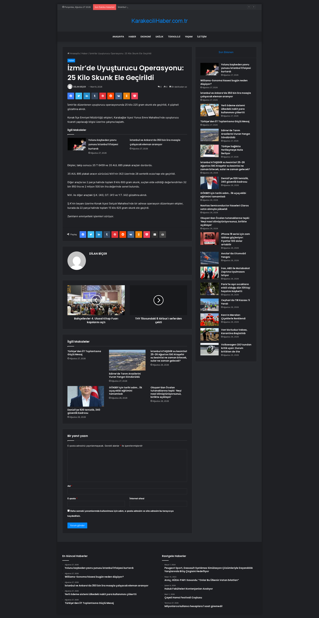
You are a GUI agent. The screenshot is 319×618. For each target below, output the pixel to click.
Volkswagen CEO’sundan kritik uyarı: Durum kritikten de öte (236, 348)
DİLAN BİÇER (79, 86)
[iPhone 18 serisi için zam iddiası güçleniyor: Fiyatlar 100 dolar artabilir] (209, 238)
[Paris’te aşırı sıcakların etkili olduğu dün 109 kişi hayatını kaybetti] (209, 289)
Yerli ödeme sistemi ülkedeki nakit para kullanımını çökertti (233, 109)
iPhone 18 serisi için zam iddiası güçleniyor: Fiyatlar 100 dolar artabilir (235, 239)
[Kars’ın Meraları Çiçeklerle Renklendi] (209, 319)
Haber (132, 36)
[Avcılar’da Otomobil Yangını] (209, 258)
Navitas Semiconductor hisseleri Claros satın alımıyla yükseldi (224, 207)
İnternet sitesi (137, 498)
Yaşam (189, 36)
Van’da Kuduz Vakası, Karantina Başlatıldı (234, 331)
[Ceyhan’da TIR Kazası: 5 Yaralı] (209, 305)
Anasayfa (118, 36)
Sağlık (159, 36)
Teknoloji (174, 36)
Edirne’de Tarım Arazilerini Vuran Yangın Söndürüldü (125, 375)
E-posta (72, 498)
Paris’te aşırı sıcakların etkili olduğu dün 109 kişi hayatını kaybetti (235, 288)
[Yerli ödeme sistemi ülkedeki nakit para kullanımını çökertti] (209, 110)
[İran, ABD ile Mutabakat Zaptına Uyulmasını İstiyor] (209, 273)
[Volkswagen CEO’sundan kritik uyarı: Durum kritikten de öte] (209, 349)
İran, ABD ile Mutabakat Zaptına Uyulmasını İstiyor (235, 272)
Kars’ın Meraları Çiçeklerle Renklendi (233, 316)
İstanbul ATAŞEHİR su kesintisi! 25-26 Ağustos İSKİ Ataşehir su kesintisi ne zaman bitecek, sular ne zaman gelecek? (169, 356)
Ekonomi (146, 36)
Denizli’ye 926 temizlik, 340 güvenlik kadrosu (83, 411)
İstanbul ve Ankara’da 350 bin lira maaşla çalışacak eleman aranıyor (152, 7)
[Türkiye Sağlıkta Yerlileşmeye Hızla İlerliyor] (209, 151)
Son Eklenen (226, 52)
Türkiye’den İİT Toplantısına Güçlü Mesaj (84, 353)
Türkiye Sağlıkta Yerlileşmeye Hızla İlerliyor (232, 150)
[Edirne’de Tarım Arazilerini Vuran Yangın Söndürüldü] (127, 360)
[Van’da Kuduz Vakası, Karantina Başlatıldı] (209, 334)
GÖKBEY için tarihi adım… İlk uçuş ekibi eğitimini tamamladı (125, 390)
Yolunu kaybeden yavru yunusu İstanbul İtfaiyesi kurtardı (103, 144)
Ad (69, 486)
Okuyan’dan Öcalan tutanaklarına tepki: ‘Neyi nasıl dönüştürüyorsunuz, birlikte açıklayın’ (166, 392)
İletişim (202, 36)
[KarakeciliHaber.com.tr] (159, 21)
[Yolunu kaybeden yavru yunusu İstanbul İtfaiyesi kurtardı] (77, 144)
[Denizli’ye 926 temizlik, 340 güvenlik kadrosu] (85, 396)
